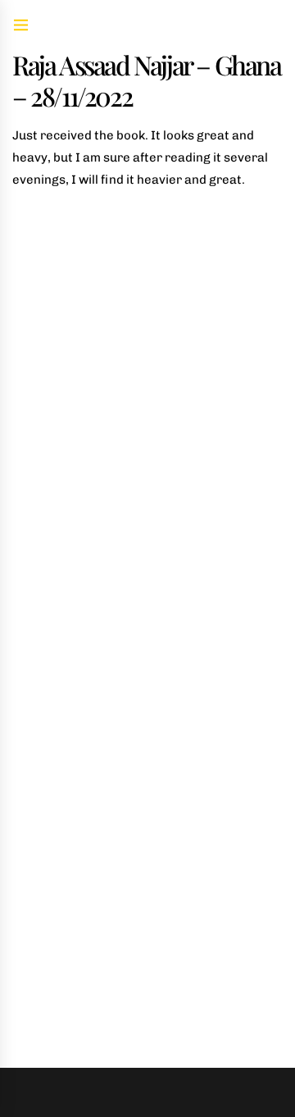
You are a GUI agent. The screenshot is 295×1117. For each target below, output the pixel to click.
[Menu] (21, 26)
